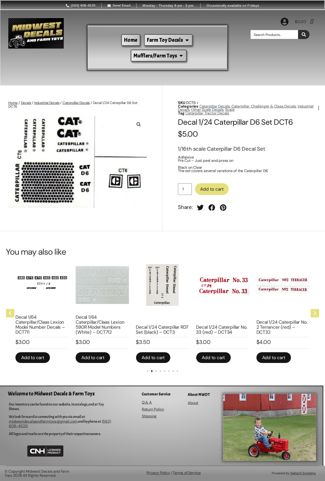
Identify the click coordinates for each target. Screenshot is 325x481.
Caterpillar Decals (76, 102)
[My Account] (285, 22)
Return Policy (153, 409)
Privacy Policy (158, 472)
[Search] (304, 34)
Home (13, 102)
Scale (229, 109)
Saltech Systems (303, 473)
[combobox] (274, 34)
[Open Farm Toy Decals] (187, 40)
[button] (138, 124)
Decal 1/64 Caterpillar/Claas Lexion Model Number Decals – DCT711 (40, 324)
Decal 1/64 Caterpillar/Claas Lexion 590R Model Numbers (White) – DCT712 (100, 324)
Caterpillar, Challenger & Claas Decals (263, 106)
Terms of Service (187, 472)
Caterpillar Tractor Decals (207, 113)
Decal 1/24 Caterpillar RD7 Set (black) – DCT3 (162, 329)
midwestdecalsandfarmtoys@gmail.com (43, 421)
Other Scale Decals (207, 109)
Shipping (149, 416)
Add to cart (212, 189)
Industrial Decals (46, 102)
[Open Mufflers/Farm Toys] (181, 55)
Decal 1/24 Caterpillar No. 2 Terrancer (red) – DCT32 (282, 327)
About (193, 402)
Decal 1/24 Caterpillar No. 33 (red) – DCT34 (221, 329)
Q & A (147, 402)
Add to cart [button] (32, 358)
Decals (26, 102)
